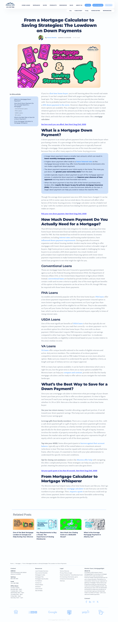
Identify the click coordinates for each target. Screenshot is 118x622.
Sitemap (62, 580)
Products (53, 5)
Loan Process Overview (41, 571)
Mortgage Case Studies (41, 578)
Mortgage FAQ (39, 577)
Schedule (88, 5)
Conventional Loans (21, 108)
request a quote (76, 492)
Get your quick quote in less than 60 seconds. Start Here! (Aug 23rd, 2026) (69, 471)
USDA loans (78, 324)
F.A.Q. (86, 10)
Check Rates (108, 5)
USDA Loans (19, 113)
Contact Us (38, 582)
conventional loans (56, 279)
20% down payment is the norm (56, 105)
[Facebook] (86, 602)
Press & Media (39, 584)
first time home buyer (59, 93)
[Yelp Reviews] (85, 614)
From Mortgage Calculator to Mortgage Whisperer (23, 122)
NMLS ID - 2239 (65, 620)
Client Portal (38, 588)
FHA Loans (18, 111)
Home (12, 563)
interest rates (64, 238)
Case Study (78, 10)
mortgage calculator (75, 489)
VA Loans (18, 115)
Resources (63, 5)
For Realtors (38, 580)
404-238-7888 (10, 7)
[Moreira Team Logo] (10, 4)
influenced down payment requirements (58, 240)
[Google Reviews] (52, 613)
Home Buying (95, 10)
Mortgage (18, 563)
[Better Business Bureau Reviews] (32, 613)
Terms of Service (64, 571)
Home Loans (26, 5)
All (70, 10)
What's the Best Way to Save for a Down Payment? (24, 118)
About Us (79, 5)
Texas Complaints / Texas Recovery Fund (71, 575)
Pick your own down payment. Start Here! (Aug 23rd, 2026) (63, 214)
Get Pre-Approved (97, 5)
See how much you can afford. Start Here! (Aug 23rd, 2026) (63, 124)
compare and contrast (73, 373)
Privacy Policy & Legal (66, 573)
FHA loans (99, 297)
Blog (71, 5)
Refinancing (107, 10)
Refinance (36, 5)
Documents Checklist (41, 573)
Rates (45, 5)
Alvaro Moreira (52, 37)
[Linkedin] (90, 602)
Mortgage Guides (40, 575)
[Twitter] (97, 602)
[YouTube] (94, 602)
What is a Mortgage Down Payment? (22, 100)
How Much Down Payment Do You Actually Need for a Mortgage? (24, 105)
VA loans (45, 350)
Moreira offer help (84, 460)
